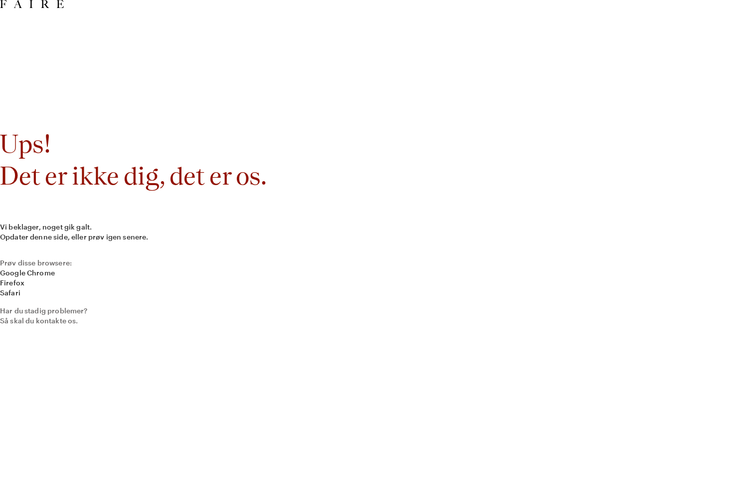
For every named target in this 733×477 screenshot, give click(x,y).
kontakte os (56, 320)
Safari (10, 292)
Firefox (12, 282)
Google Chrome (27, 272)
